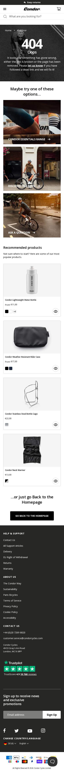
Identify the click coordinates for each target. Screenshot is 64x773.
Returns (7, 562)
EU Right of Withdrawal (15, 557)
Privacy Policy (10, 606)
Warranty (8, 568)
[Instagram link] (43, 731)
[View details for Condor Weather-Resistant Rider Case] (32, 347)
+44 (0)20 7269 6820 (14, 632)
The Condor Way (12, 583)
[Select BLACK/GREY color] (6, 481)
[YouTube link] (30, 731)
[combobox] (35, 16)
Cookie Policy (10, 612)
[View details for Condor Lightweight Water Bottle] (32, 290)
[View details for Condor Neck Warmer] (32, 460)
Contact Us (9, 540)
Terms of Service (12, 600)
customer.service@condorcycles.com (23, 638)
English (23, 743)
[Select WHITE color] (10, 311)
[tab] (32, 2)
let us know (35, 65)
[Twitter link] (16, 731)
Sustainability (10, 589)
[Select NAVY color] (10, 368)
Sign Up (52, 715)
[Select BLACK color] (6, 311)
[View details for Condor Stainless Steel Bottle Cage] (32, 404)
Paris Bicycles (10, 594)
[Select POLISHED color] (6, 424)
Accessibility (9, 617)
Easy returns (34, 2)
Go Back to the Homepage (32, 515)
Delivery (7, 551)
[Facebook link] (4, 731)
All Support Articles (13, 545)
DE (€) (10, 743)
